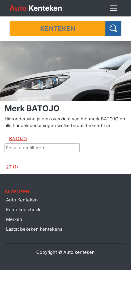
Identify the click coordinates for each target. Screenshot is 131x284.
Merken (14, 219)
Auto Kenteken (22, 200)
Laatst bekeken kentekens (34, 229)
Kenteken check (23, 209)
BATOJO (18, 138)
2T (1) (12, 167)
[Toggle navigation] (113, 8)
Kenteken (35, 8)
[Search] (113, 28)
